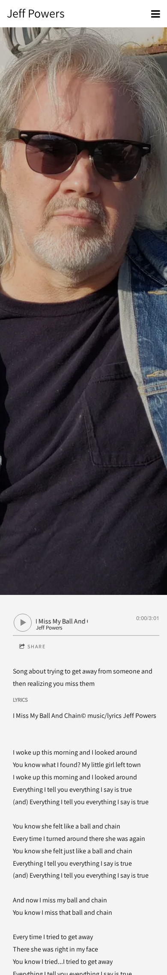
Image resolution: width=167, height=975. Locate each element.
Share (36, 646)
